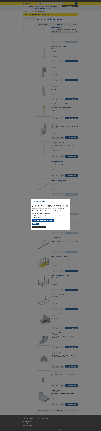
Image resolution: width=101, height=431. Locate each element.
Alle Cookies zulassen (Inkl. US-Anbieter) (43, 220)
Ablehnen (35, 223)
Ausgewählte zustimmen (39, 227)
